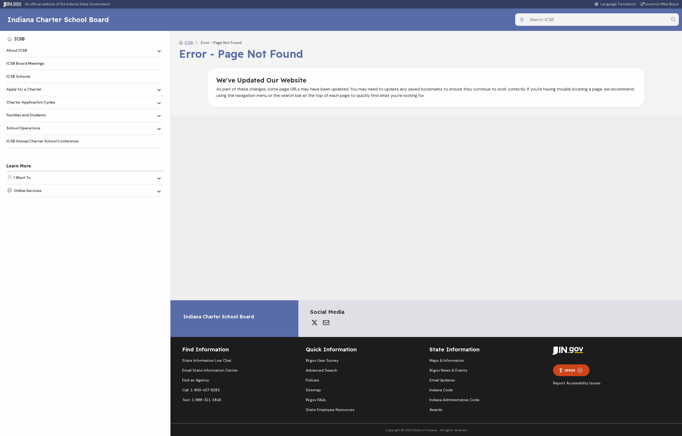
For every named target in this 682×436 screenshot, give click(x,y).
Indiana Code (441, 390)
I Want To (22, 177)
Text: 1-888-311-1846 (201, 399)
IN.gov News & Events (448, 370)
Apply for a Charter (24, 89)
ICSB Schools (18, 76)
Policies (312, 380)
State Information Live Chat (207, 360)
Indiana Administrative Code (454, 399)
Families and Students (26, 115)
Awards (435, 409)
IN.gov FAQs (316, 399)
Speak (570, 370)
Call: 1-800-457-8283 (201, 390)
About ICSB (16, 50)
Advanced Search (321, 370)
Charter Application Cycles (30, 102)
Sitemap (313, 390)
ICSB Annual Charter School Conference (42, 141)
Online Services (27, 190)
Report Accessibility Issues (576, 383)
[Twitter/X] (314, 322)
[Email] (326, 322)
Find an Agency (195, 380)
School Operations (23, 128)
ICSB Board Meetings (25, 63)
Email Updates (442, 380)
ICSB (19, 39)
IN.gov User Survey (322, 360)
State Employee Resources (330, 409)
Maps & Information (446, 360)
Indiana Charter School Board (58, 19)
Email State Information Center (210, 370)
